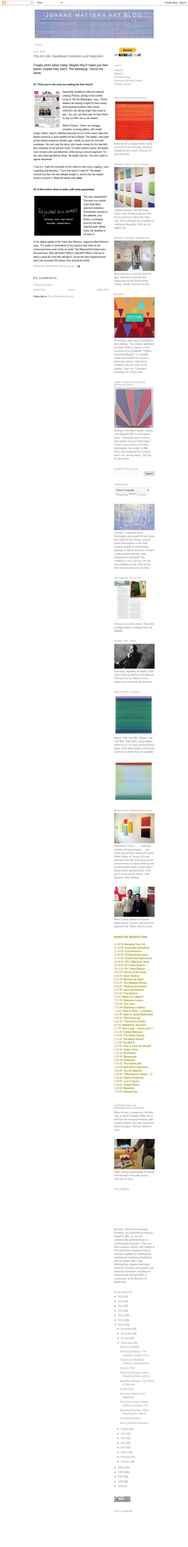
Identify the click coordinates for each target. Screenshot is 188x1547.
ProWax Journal (122, 84)
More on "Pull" (127, 1368)
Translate (141, 494)
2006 (121, 1481)
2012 (121, 1315)
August (125, 1429)
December (126, 1328)
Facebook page (122, 77)
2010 (121, 1324)
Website (118, 73)
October (125, 1338)
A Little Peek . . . (129, 1389)
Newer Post (39, 289)
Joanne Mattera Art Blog (94, 15)
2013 (121, 1310)
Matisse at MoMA (129, 1347)
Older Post (103, 289)
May (123, 1443)
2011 (121, 1320)
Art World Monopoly (130, 1418)
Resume (118, 70)
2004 (121, 1486)
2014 (121, 1306)
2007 (121, 1476)
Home (38, 44)
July (123, 1433)
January (125, 1461)
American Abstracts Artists (128, 80)
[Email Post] (78, 266)
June (124, 1438)
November (126, 1333)
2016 (121, 1296)
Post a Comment (42, 284)
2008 (121, 1472)
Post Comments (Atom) (60, 296)
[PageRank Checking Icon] (122, 1501)
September (127, 1343)
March (124, 1452)
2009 (121, 1467)
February (126, 1456)
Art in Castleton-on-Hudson (134, 1423)
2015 (121, 1301)
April (123, 1447)
